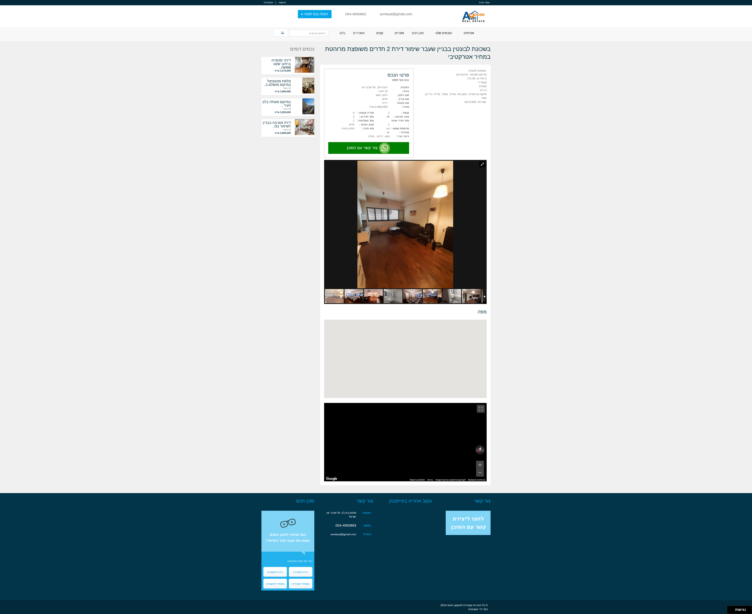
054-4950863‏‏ (345, 525)
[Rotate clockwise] (483, 449)
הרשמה (282, 2)
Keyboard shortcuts (476, 480)
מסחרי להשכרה (275, 584)
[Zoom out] (480, 473)
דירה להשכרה (275, 572)
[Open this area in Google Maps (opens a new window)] (331, 478)
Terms (430, 480)
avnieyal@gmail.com (396, 14)
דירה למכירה (300, 572)
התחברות (268, 2)
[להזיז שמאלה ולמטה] (730, 611)
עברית (280, 33)
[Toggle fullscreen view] (481, 409)
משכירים (359, 33)
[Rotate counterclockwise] (476, 449)
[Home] (473, 14)
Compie (473, 609)
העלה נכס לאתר (316, 14)
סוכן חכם (418, 33)
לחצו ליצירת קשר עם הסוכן (468, 523)
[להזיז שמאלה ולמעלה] (730, 609)
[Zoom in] (480, 465)
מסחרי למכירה (300, 584)
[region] (405, 442)
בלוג (342, 33)
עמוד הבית (484, 2)
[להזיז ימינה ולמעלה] (732, 609)
